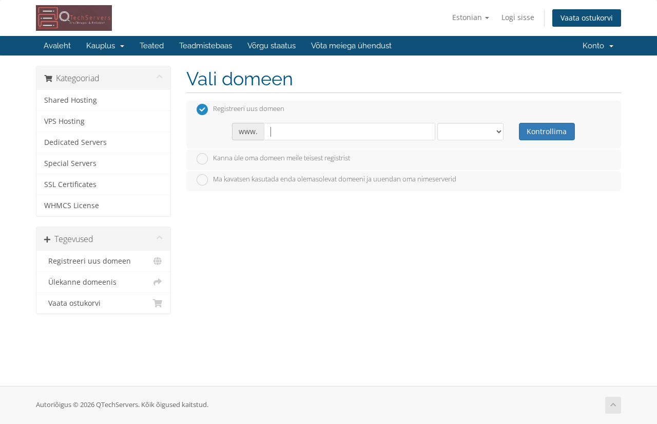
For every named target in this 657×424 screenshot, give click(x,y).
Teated (152, 45)
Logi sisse (517, 17)
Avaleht (57, 45)
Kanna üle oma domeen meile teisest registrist (281, 157)
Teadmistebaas (205, 45)
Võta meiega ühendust (351, 45)
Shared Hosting (70, 100)
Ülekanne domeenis (80, 282)
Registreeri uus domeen (87, 261)
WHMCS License (71, 205)
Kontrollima (547, 131)
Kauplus (102, 45)
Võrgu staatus (271, 45)
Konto (595, 45)
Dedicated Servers (75, 142)
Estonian (468, 17)
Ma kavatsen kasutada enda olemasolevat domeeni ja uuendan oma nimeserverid (334, 179)
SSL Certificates (70, 184)
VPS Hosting (64, 121)
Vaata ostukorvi (587, 18)
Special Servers (70, 163)
